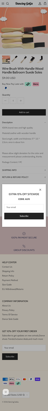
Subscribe (24, 216)
